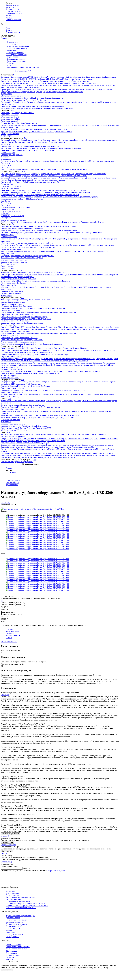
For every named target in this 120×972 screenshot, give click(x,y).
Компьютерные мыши (67, 363)
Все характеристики (9, 642)
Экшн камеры (6, 239)
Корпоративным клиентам (16, 949)
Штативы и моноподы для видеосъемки (17, 233)
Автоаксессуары (88, 434)
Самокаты (72, 439)
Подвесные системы (48, 197)
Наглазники (16, 92)
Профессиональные (109, 77)
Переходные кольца (41, 129)
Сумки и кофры (7, 184)
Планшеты (5, 386)
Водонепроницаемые (72, 239)
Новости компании (13, 895)
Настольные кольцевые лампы (101, 161)
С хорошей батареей (76, 390)
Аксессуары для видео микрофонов (38, 243)
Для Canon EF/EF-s (26, 113)
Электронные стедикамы (21, 256)
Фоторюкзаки (25, 90)
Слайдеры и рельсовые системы (14, 260)
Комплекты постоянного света (27, 151)
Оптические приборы (15, 53)
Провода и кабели (28, 92)
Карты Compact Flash (42, 79)
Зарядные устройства (80, 81)
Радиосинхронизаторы (31, 169)
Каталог (4, 38)
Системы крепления (9, 197)
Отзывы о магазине (13, 945)
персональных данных (57, 871)
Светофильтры (7, 85)
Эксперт (9, 15)
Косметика (52, 449)
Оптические (58, 287)
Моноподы (48, 193)
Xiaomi (21, 300)
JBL (22, 327)
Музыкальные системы (49, 312)
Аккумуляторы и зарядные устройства (65, 148)
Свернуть (15, 834)
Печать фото (6, 106)
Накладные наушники (83, 327)
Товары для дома (42, 443)
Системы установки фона (67, 197)
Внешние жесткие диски (63, 365)
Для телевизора (99, 329)
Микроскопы (6, 287)
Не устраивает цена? (14, 926)
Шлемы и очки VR (11, 321)
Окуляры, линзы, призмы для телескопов (40, 275)
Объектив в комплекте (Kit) (58, 77)
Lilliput (31, 199)
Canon (27, 83)
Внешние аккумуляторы (10, 397)
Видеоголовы (38, 233)
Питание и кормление (37, 445)
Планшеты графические (83, 365)
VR (2, 321)
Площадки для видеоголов (91, 233)
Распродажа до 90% (23, 71)
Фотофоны (5, 195)
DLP (50, 308)
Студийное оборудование (17, 48)
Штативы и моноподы (10, 193)
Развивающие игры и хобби (83, 447)
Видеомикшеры (28, 258)
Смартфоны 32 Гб (8, 384)
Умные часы (6, 401)
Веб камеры (97, 363)
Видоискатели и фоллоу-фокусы (14, 262)
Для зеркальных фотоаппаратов (44, 90)
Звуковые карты (34, 361)
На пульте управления (62, 251)
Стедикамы (5, 256)
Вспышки (5, 102)
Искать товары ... (30, 464)
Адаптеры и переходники (11, 186)
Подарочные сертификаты (16, 924)
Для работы (67, 348)
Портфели (90, 455)
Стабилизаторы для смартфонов (14, 424)
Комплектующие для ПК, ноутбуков (15, 359)
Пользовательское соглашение (18, 901)
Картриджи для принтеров (48, 373)
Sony (32, 83)
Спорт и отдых (7, 439)
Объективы (11, 44)
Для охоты (66, 281)
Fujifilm (32, 98)
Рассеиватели (32, 102)
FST (23, 174)
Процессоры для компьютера (41, 359)
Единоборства (104, 439)
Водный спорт (50, 441)
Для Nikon (22, 102)
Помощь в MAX (12, 937)
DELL (22, 371)
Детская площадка (34, 447)
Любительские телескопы (54, 272)
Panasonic (16, 226)
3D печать (5, 375)
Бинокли (4, 281)
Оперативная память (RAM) (107, 359)
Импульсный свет (8, 148)
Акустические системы (30, 312)
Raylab (18, 174)
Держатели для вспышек (48, 102)
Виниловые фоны (71, 195)
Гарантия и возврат (13, 11)
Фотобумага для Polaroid (53, 108)
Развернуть (6, 834)
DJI (33, 239)
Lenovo (31, 348)
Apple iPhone (16, 382)
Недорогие (71, 226)
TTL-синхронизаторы (66, 169)
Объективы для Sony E (10, 117)
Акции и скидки (12, 893)
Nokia (36, 390)
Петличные (37, 344)
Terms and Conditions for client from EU (21, 908)
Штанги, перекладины (71, 222)
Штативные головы (35, 193)
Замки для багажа (45, 457)
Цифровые (49, 287)
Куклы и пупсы (65, 447)
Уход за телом (90, 449)
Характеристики (12, 631)
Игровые (76, 348)
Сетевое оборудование (10, 354)
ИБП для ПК (48, 365)
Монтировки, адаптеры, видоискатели (92, 275)
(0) (2, 600)
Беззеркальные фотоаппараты (13, 83)
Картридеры (70, 79)
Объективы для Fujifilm (10, 119)
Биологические (77, 287)
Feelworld (24, 199)
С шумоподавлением (27, 329)
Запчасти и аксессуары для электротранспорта (60, 415)
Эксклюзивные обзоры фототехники (20, 897)
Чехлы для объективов (10, 134)
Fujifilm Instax (31, 100)
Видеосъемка (12, 51)
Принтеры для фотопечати (22, 106)
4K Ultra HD (50, 239)
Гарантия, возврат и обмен (16, 920)
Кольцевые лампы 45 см (79, 161)
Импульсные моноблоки (25, 148)
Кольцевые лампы (8, 161)
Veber (24, 281)
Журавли (38, 222)
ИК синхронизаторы (48, 169)
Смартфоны (5, 382)
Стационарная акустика (10, 312)
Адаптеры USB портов (106, 350)
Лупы (3, 279)
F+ (40, 390)
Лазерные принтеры (24, 373)
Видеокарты (6, 361)
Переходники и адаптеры (88, 197)
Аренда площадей (13, 955)
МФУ (35, 373)
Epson (12, 308)
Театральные (41, 281)
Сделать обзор (6, 862)
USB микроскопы (90, 287)
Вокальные (47, 344)
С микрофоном (42, 329)
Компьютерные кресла (10, 378)
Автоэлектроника (18, 434)
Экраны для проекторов (10, 310)
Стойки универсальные (52, 222)
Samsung (14, 300)
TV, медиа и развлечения (16, 55)
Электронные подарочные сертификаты (23, 67)
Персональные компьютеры (12, 357)
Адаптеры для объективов (11, 129)
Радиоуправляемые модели (11, 411)
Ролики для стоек (88, 222)
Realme (37, 382)
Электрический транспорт (23, 439)
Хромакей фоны (57, 195)
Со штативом (21, 161)
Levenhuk (12, 281)
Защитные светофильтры (23, 85)
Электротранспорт (8, 415)
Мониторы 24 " (73, 371)
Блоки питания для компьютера (54, 361)
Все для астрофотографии (23, 277)
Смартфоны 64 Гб (23, 384)
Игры (96, 439)
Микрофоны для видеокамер (12, 243)
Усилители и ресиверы (10, 336)
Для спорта (14, 329)
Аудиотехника (12, 57)
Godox (27, 174)
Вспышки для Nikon (34, 140)
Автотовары (6, 434)
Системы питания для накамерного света (32, 230)
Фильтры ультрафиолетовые (45, 85)
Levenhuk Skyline (17, 272)
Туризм (38, 439)
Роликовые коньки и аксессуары (54, 439)
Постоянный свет (8, 151)
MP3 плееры (6, 422)
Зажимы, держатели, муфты (29, 197)
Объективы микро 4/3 (9, 121)
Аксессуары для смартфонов (12, 388)
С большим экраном (108, 382)
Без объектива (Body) (78, 77)
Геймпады (22, 319)
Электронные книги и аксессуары (14, 418)
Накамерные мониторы (10, 199)
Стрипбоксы (6, 165)
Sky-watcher (29, 272)
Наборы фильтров (97, 85)
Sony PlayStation (23, 317)
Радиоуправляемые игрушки (84, 411)
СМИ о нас (10, 957)
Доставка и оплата (13, 9)
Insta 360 (27, 239)
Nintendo (34, 317)
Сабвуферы (63, 312)
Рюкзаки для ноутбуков (32, 350)
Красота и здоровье (8, 449)
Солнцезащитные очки (31, 455)
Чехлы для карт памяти (84, 79)
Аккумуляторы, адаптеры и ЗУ (47, 146)
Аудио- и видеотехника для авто (39, 434)
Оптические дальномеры (11, 293)
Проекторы (5, 308)
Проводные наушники (72, 329)
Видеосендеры (7, 266)
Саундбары (72, 312)
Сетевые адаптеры (61, 354)
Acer (17, 308)
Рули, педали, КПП (43, 319)
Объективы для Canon (10, 113)
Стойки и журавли (8, 222)
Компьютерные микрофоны (31, 365)
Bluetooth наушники (66, 327)
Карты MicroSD (58, 79)
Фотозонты (5, 157)
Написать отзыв (7, 842)
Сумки (74, 455)
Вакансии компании (14, 899)
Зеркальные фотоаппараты (11, 77)
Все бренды (42, 77)
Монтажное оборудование (11, 258)
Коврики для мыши (84, 363)
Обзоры (9, 638)
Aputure (31, 146)
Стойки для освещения (25, 222)
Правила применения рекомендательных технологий (27, 906)
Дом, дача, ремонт (8, 443)
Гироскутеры (21, 415)
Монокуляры (6, 283)
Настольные (22, 279)
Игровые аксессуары (9, 319)
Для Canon (13, 102)
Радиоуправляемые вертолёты (61, 411)
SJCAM (21, 239)
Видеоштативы (51, 233)
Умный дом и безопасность (102, 453)
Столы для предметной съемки (13, 220)
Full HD (33, 226)
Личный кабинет (12, 930)
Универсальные (31, 123)
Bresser (15, 287)
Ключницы (104, 455)
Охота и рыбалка (37, 441)
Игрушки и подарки (50, 447)
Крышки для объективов (11, 132)
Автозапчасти (100, 434)
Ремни (97, 455)
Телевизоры (5, 300)
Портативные (42, 308)
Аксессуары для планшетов (12, 392)
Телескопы (5, 272)
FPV (25, 251)
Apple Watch (16, 401)
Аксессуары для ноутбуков (11, 350)
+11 (7, 592)
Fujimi (25, 146)
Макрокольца (27, 129)
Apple (12, 327)
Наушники (5, 327)
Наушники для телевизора (11, 304)
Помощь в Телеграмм (14, 935)
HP (27, 348)
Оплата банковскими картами (18, 947)
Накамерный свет (8, 104)
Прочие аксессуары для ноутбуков (38, 352)
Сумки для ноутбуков (50, 350)
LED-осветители (47, 151)
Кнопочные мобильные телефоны (14, 390)
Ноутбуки (5, 348)
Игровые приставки (9, 317)
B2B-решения (11, 951)
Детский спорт (7, 447)
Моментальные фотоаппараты (13, 100)
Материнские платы (87, 359)
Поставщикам (11, 953)
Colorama (19, 195)
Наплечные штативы (29, 247)
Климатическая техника (81, 453)
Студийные (28, 344)
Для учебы (58, 348)
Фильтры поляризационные (67, 85)
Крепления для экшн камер (92, 239)
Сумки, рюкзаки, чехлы (10, 90)
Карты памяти (6, 79)
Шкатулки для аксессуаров (27, 457)
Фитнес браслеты (8, 405)
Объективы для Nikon (9, 115)
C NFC (90, 401)
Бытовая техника (8, 453)
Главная (9, 468)
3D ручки (13, 375)
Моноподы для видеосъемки (68, 233)
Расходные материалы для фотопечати (48, 106)
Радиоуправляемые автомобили (35, 411)
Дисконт (9, 18)
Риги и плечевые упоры (10, 247)
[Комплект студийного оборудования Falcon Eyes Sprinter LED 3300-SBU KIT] (32, 509)
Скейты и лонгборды (84, 439)
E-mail (25, 868)
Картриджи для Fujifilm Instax (31, 108)
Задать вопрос (7, 851)
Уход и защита (6, 94)
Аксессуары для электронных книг (59, 418)
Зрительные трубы (8, 285)
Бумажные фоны (44, 195)
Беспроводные (52, 327)
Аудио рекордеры (8, 264)
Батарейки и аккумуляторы (29, 81)
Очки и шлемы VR (101, 365)
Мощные (83, 348)
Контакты (9, 959)
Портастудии (20, 342)
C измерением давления (71, 401)
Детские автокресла (90, 445)
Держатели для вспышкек (95, 140)
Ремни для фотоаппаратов (101, 90)
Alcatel (31, 390)
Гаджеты (10, 63)
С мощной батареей (92, 382)
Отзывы (9, 633)
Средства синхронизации (11, 169)
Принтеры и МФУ (8, 373)
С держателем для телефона (38, 161)
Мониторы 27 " (86, 371)
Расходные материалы (10, 108)
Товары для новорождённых (70, 445)
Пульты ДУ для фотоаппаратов (48, 92)
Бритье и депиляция (76, 449)
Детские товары (7, 445)
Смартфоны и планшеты (16, 61)
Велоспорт (60, 441)
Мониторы (5, 371)
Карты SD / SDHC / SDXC (23, 79)
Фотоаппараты (12, 42)
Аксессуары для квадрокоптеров (84, 251)
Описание (10, 629)
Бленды (4, 123)
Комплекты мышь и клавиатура (45, 363)
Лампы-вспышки (42, 148)
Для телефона (87, 329)
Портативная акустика (10, 315)
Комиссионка (11, 932)
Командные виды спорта (20, 441)
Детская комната (19, 447)
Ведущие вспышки (50, 140)
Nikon (34, 77)
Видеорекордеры (7, 268)
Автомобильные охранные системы (66, 434)
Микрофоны (6, 344)
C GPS (84, 401)
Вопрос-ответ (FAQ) (14, 928)
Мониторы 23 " (60, 371)
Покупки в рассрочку (14, 922)
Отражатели (6, 159)
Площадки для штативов (63, 193)
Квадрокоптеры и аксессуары (12, 409)
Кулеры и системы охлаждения (66, 359)
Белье (19, 455)
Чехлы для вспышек (57, 142)
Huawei (20, 386)
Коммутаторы (47, 354)
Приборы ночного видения (12, 291)
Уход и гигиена (52, 445)
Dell (23, 348)
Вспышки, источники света (18, 46)
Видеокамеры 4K (60, 226)
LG (25, 308)
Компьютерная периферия (11, 363)
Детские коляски (21, 445)
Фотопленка (68, 108)
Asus (20, 348)
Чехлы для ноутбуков (67, 350)
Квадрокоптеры (7, 251)
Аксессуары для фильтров (28, 87)
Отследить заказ (12, 5)
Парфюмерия (62, 449)
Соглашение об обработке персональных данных (25, 903)
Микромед (30, 287)
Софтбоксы (5, 163)
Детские (67, 287)
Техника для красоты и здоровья (58, 453)
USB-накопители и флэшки (12, 96)
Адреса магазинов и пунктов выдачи (20, 916)
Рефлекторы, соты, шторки (11, 155)
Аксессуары (6, 92)
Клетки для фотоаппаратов (72, 92)
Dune (21, 306)
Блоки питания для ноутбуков (13, 352)
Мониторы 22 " (47, 371)
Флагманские (35, 384)
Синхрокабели (81, 169)
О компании (10, 891)
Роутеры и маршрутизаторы (30, 354)
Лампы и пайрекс (8, 153)
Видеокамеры (6, 226)
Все (14, 75)
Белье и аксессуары (8, 455)
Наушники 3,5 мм (56, 329)
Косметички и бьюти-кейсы (63, 457)
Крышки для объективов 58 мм (59, 132)
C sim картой (98, 401)
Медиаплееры (6, 306)
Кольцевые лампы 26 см (59, 161)
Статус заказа (11, 472)
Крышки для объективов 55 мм (33, 132)
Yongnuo (19, 146)
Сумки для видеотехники (11, 249)
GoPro (15, 239)
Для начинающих (94, 77)
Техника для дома (38, 453)
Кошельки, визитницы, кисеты (58, 455)
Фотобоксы (5, 144)
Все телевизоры (34, 300)
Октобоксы (5, 167)
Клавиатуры (27, 363)
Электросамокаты (34, 415)
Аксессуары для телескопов (12, 275)
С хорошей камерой (45, 251)
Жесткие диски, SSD (19, 361)
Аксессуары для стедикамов (42, 256)
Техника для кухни (22, 453)
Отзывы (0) (5, 503)
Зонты (43, 455)
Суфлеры (39, 258)
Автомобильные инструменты (13, 436)
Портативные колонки (28, 315)
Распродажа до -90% (14, 13)
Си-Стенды (99, 222)
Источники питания (9, 81)
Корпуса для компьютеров (77, 361)
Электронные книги (37, 418)
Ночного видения (54, 281)
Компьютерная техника (16, 59)
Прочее (9, 65)
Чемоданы (81, 455)
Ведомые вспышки (66, 140)
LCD (54, 308)
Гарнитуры (31, 319)
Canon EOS (27, 77)
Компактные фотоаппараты (12, 98)
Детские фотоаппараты (54, 98)
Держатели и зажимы (46, 247)
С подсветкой (11, 279)
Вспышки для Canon (17, 140)
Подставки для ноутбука (86, 350)
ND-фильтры (84, 85)
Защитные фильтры (21, 125)
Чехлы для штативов (81, 193)
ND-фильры (34, 125)
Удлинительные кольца (59, 129)
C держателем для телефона (38, 245)
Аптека (20, 449)
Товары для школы (105, 445)
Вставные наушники (101, 327)
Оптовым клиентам (13, 20)
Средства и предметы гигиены (35, 449)
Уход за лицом (102, 449)
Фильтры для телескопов (67, 275)
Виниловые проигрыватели (12, 323)
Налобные (32, 279)
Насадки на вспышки (91, 102)
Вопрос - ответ (13, 636)
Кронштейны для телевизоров (13, 302)
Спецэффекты (6, 218)
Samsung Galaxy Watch (36, 401)
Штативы (23, 193)
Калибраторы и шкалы (10, 188)
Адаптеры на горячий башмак (70, 102)
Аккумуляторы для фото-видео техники (56, 81)
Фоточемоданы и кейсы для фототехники (74, 90)
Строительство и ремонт (26, 443)
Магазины (10, 7)
